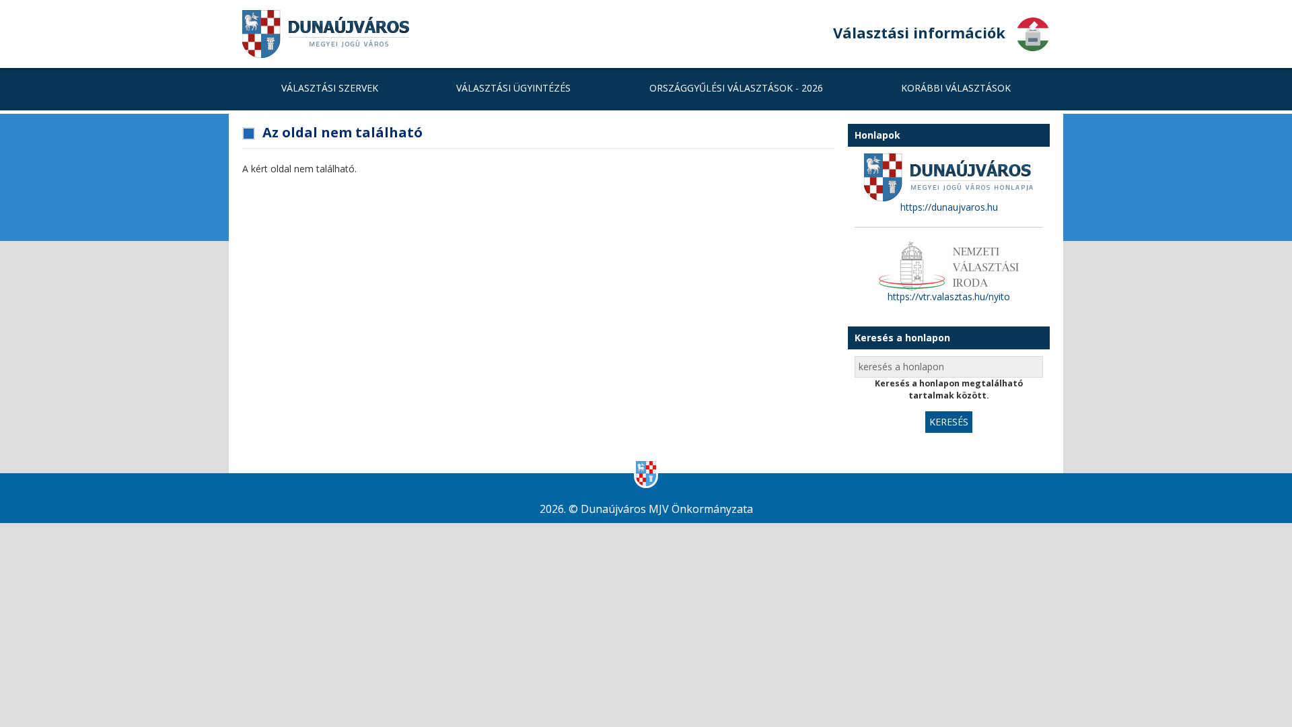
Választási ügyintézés (513, 87)
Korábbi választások (956, 87)
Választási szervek (329, 87)
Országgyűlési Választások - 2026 (736, 87)
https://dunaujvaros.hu (949, 207)
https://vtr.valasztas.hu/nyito (949, 296)
